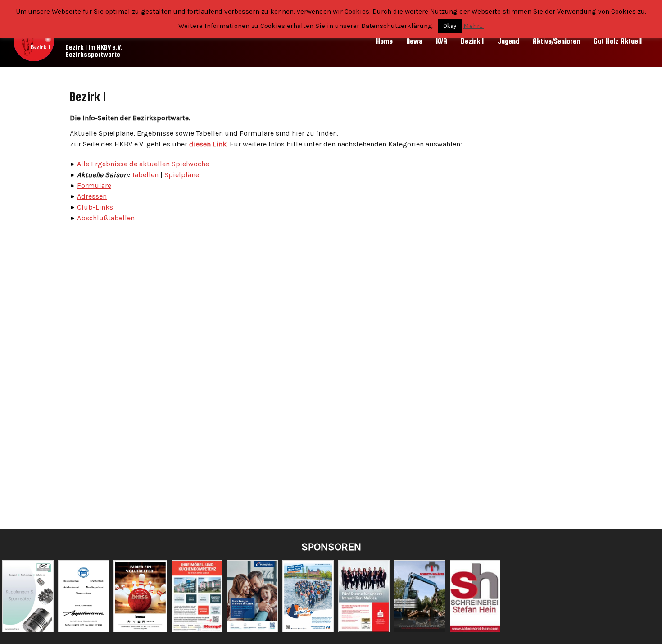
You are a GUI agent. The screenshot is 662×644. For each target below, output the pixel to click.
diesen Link (208, 144)
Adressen (92, 196)
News (414, 41)
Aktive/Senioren (556, 41)
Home (384, 41)
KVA (441, 41)
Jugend (508, 41)
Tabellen (145, 174)
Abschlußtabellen (106, 218)
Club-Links (95, 207)
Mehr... (473, 26)
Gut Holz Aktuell (618, 41)
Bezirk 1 (472, 41)
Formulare (94, 185)
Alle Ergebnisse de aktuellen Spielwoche (143, 164)
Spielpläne (181, 174)
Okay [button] (449, 26)
